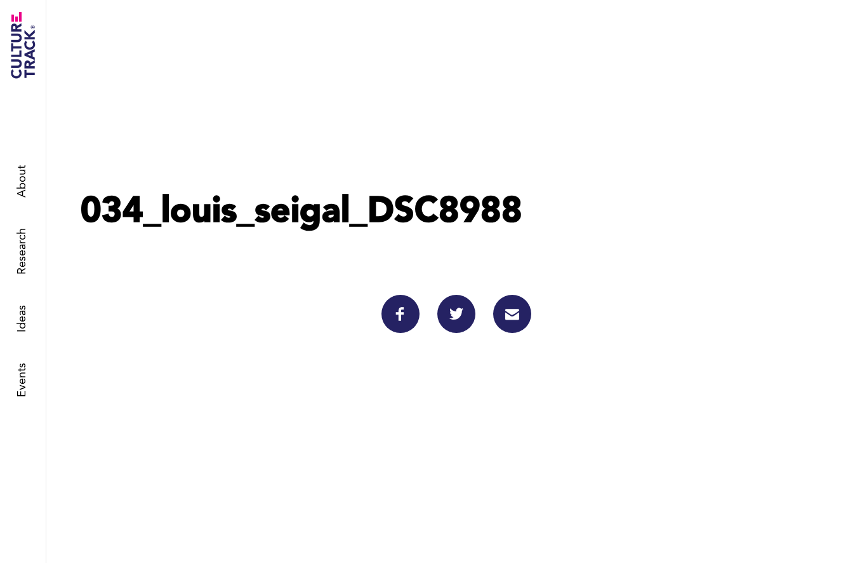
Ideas (22, 319)
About (22, 182)
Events (22, 380)
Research (22, 252)
